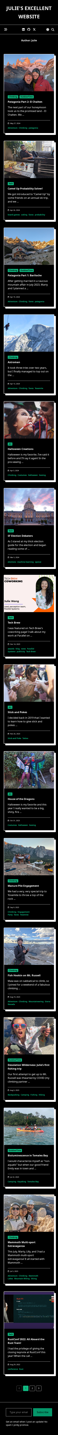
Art (10, 444)
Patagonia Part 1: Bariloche (25, 275)
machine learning (25, 562)
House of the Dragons (21, 799)
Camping (25, 1094)
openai (38, 562)
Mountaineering (36, 1001)
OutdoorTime (26, 96)
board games (14, 214)
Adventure (12, 128)
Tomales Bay (33, 1181)
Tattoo (25, 738)
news (23, 648)
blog (18, 648)
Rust (21, 1369)
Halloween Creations (20, 449)
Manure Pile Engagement (23, 885)
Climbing (13, 96)
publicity (21, 651)
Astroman (14, 362)
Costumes (22, 475)
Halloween (33, 475)
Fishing (33, 1094)
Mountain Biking (22, 1278)
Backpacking (13, 1094)
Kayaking (21, 1181)
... (23, 114)
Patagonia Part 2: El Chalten (25, 101)
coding (24, 214)
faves (31, 214)
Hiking (42, 1094)
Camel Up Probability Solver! (25, 188)
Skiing (34, 1278)
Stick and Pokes (17, 712)
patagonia (33, 128)
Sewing (42, 475)
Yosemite (39, 388)
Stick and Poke (14, 738)
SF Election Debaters (20, 535)
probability (40, 214)
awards (11, 648)
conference (13, 1369)
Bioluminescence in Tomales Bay (28, 1155)
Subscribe (42, 1412)
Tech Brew (14, 622)
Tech (11, 183)
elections (12, 562)
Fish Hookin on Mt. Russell (24, 975)
